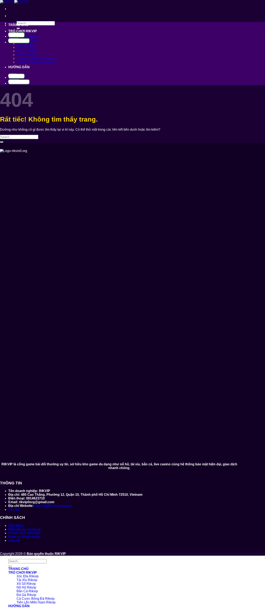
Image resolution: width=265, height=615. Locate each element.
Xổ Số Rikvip (26, 43)
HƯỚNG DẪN (19, 67)
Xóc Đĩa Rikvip (28, 36)
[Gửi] (18, 28)
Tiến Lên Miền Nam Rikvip (36, 62)
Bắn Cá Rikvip (27, 51)
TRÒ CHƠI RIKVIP (22, 31)
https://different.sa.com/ (52, 506)
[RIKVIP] (14, 2)
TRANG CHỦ (18, 25)
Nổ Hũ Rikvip (26, 47)
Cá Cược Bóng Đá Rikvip (35, 58)
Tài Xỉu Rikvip (27, 580)
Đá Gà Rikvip (26, 54)
